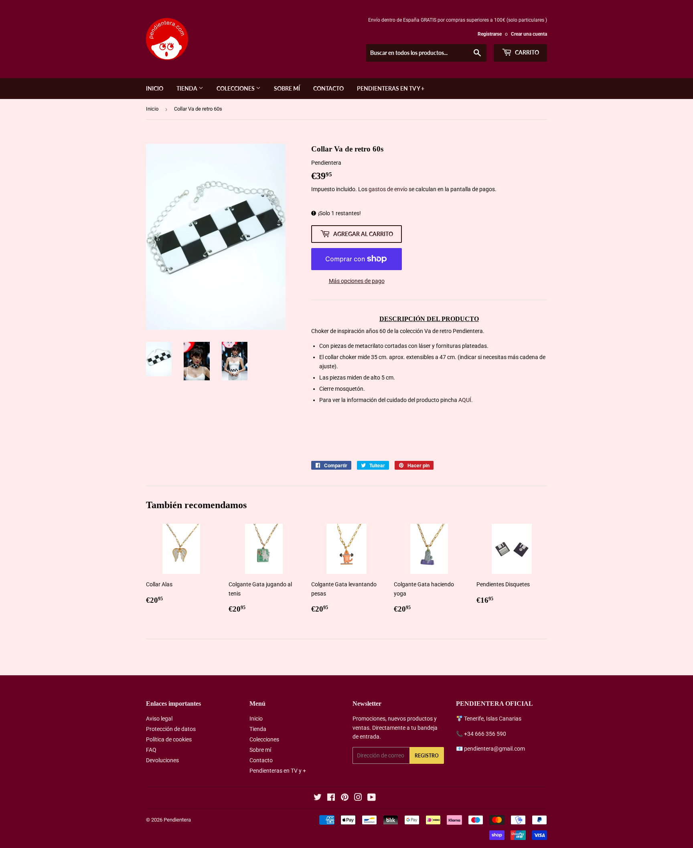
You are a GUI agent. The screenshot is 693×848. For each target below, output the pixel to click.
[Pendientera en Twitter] (318, 798)
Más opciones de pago (357, 281)
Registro (427, 756)
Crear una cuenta (529, 34)
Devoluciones (162, 760)
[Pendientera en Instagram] (358, 798)
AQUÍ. (465, 400)
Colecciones (236, 88)
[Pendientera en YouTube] (371, 798)
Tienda (187, 88)
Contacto (328, 88)
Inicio (154, 88)
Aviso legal (159, 718)
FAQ (151, 750)
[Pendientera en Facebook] (331, 798)
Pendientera (177, 820)
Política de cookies (169, 739)
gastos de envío (388, 189)
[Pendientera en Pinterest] (344, 798)
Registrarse (490, 34)
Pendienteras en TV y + (390, 88)
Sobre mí (287, 88)
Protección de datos (171, 729)
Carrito (526, 52)
